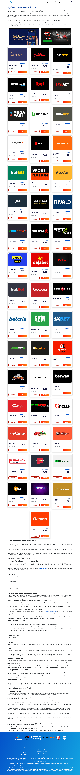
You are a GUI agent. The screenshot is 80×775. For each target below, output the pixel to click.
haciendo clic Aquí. (46, 772)
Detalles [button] (11, 68)
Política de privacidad (41, 749)
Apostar (22, 71)
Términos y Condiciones (41, 751)
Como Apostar (59, 2)
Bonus (24, 745)
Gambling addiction (41, 753)
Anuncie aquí (24, 754)
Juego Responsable (41, 746)
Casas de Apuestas (32, 2)
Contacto (24, 752)
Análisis (13, 71)
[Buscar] (71, 2)
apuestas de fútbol (42, 646)
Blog (46, 2)
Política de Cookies (41, 747)
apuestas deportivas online (31, 10)
